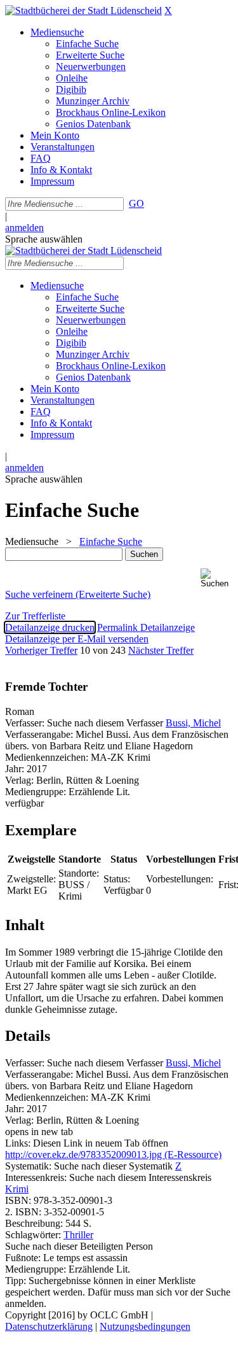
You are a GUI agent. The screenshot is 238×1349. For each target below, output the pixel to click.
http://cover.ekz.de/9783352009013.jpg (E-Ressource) (113, 1154)
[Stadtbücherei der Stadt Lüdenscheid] (83, 10)
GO (136, 203)
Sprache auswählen (44, 239)
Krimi (17, 1188)
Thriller (78, 1234)
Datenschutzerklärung (49, 1326)
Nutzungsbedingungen (145, 1326)
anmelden (24, 227)
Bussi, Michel (193, 722)
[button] (217, 578)
